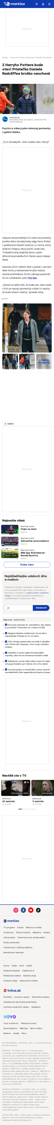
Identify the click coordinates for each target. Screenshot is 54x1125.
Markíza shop (29, 975)
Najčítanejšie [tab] (19, 620)
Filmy (24, 1033)
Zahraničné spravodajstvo (35, 541)
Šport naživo (36, 1028)
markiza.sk (14, 117)
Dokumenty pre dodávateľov (31, 937)
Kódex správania (11, 942)
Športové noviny (27, 526)
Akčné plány (9, 937)
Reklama (37, 932)
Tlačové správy (23, 932)
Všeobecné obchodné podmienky (20, 1002)
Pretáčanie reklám (12, 975)
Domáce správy (22, 997)
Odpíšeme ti (28, 970)
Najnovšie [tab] (7, 620)
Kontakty (7, 997)
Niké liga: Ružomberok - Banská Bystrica (33, 554)
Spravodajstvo (10, 1028)
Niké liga (24, 1028)
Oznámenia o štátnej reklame (17, 947)
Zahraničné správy (40, 997)
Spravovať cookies (29, 980)
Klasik (29, 965)
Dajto (14, 965)
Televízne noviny (28, 1023)
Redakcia (36, 1007)
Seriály (16, 1033)
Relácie (7, 1033)
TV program (9, 927)
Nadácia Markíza (11, 970)
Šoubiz (5, 58)
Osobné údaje (10, 980)
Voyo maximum (10, 1023)
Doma (6, 965)
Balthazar (6, 799)
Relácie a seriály (34, 927)
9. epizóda (38, 801)
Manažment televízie (13, 952)
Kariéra (46, 932)
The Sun (32, 277)
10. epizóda (8, 801)
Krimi (21, 965)
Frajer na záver (29, 529)
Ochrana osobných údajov (16, 1007)
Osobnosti (8, 932)
